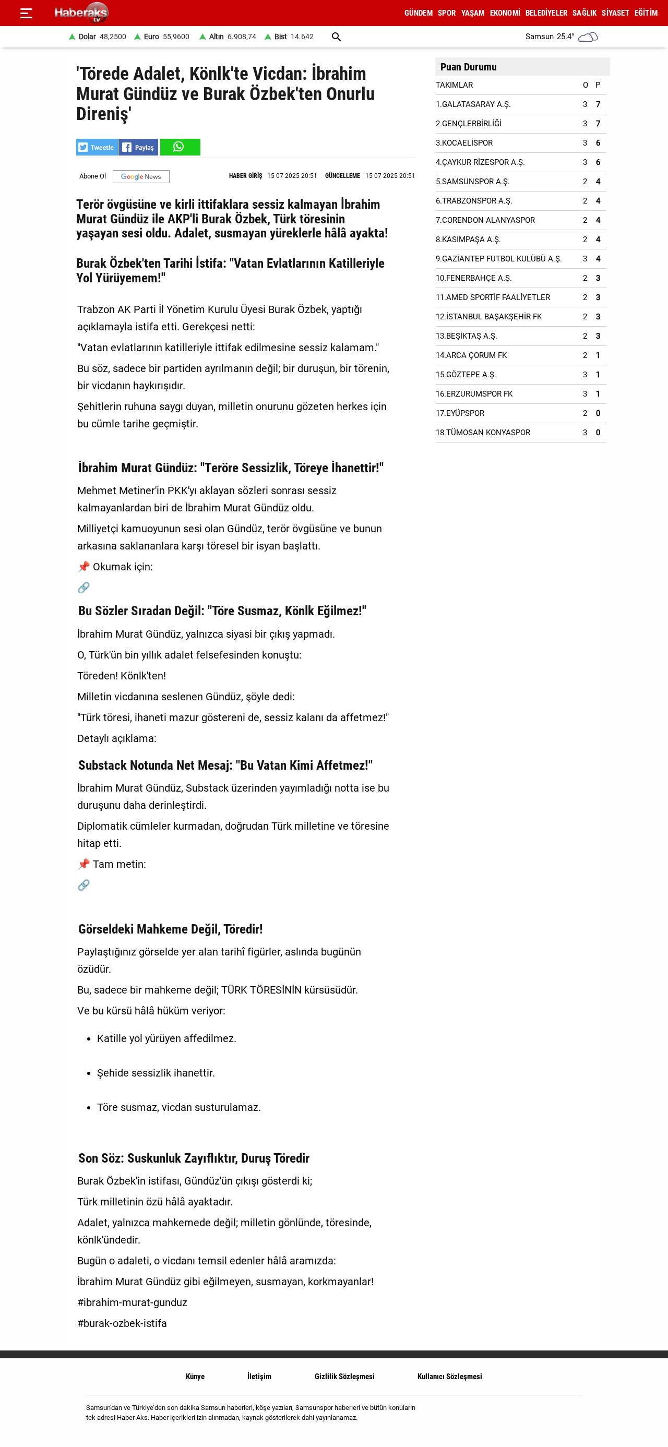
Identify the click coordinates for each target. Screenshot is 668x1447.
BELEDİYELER (546, 13)
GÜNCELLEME (342, 176)
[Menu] (26, 13)
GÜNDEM (418, 13)
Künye (195, 1376)
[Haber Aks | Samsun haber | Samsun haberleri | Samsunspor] (132, 13)
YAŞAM (473, 13)
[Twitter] (568, 1416)
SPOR (447, 13)
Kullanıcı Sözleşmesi (450, 1376)
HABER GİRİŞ (245, 176)
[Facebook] (542, 1416)
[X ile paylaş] (97, 147)
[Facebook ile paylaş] (138, 147)
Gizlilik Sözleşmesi (345, 1376)
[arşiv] (336, 36)
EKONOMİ (505, 13)
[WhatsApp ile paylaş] (179, 147)
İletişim (259, 1376)
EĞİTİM (646, 13)
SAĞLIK (584, 13)
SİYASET (615, 13)
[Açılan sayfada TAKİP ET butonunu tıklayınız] (141, 176)
